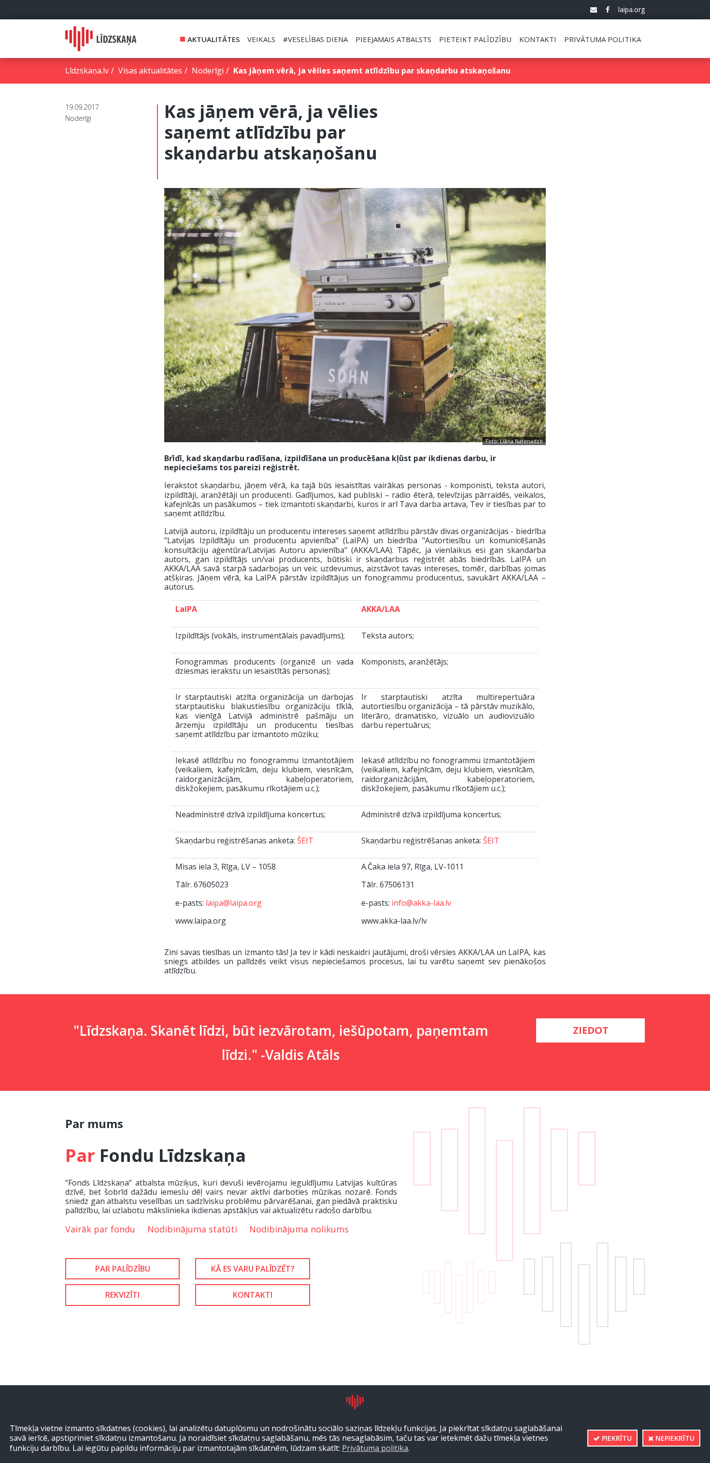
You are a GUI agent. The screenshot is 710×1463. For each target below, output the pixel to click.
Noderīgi (208, 70)
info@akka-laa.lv (421, 903)
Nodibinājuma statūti (192, 1229)
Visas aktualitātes (150, 70)
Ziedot (591, 1030)
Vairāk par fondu (100, 1229)
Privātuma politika (375, 1448)
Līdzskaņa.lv (87, 70)
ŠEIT (305, 840)
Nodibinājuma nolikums (299, 1229)
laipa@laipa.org (234, 903)
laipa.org (631, 9)
